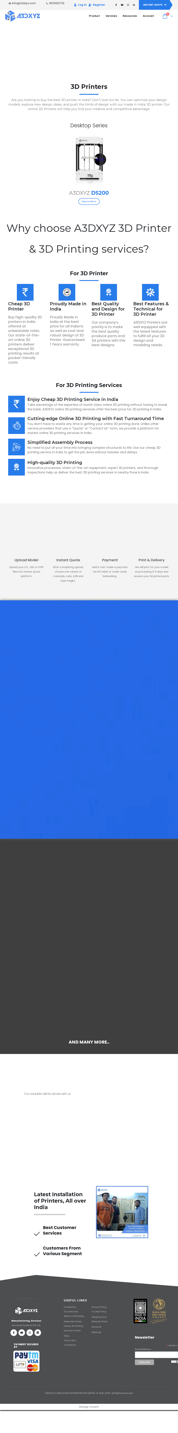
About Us (97, 1326)
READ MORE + (35, 687)
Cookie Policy (99, 1311)
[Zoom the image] (89, 134)
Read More (89, 812)
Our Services (71, 1311)
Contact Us (108, 51)
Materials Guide (73, 1321)
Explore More (89, 201)
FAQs (66, 1335)
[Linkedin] (37, 1332)
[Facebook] (13, 1332)
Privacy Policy (99, 1307)
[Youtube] (21, 1332)
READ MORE (21, 932)
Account (148, 16)
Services (111, 16)
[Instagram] (29, 1332)
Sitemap (96, 1332)
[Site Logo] (22, 16)
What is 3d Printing (74, 1316)
